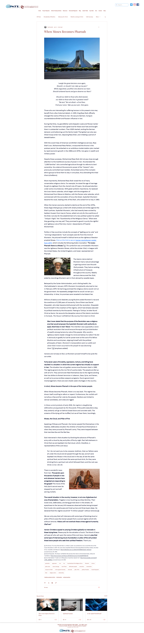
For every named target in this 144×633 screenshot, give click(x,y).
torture (93, 563)
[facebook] (138, 4)
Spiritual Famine (68, 613)
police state (47, 566)
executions (81, 566)
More (97, 17)
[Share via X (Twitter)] (48, 582)
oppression (54, 563)
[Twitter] (131, 4)
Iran (60, 563)
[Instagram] (134, 4)
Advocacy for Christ (63, 17)
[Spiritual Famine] (72, 605)
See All (105, 595)
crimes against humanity (60, 569)
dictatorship (61, 572)
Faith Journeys (89, 17)
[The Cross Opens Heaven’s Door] (47, 605)
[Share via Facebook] (45, 582)
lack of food (64, 566)
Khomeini (87, 563)
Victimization (59, 577)
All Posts (39, 17)
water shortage (56, 566)
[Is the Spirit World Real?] (96, 605)
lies (64, 563)
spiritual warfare (66, 577)
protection (47, 563)
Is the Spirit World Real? (94, 613)
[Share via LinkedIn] (52, 582)
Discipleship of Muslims (49, 17)
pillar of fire (76, 569)
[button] (73, 11)
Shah (46, 572)
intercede (70, 569)
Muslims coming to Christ (77, 17)
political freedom (85, 569)
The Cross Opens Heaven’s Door (47, 614)
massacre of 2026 (48, 569)
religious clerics (53, 572)
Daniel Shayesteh (95, 569)
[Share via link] (56, 582)
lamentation (89, 566)
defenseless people (73, 566)
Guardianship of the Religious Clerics (74, 563)
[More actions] (99, 27)
